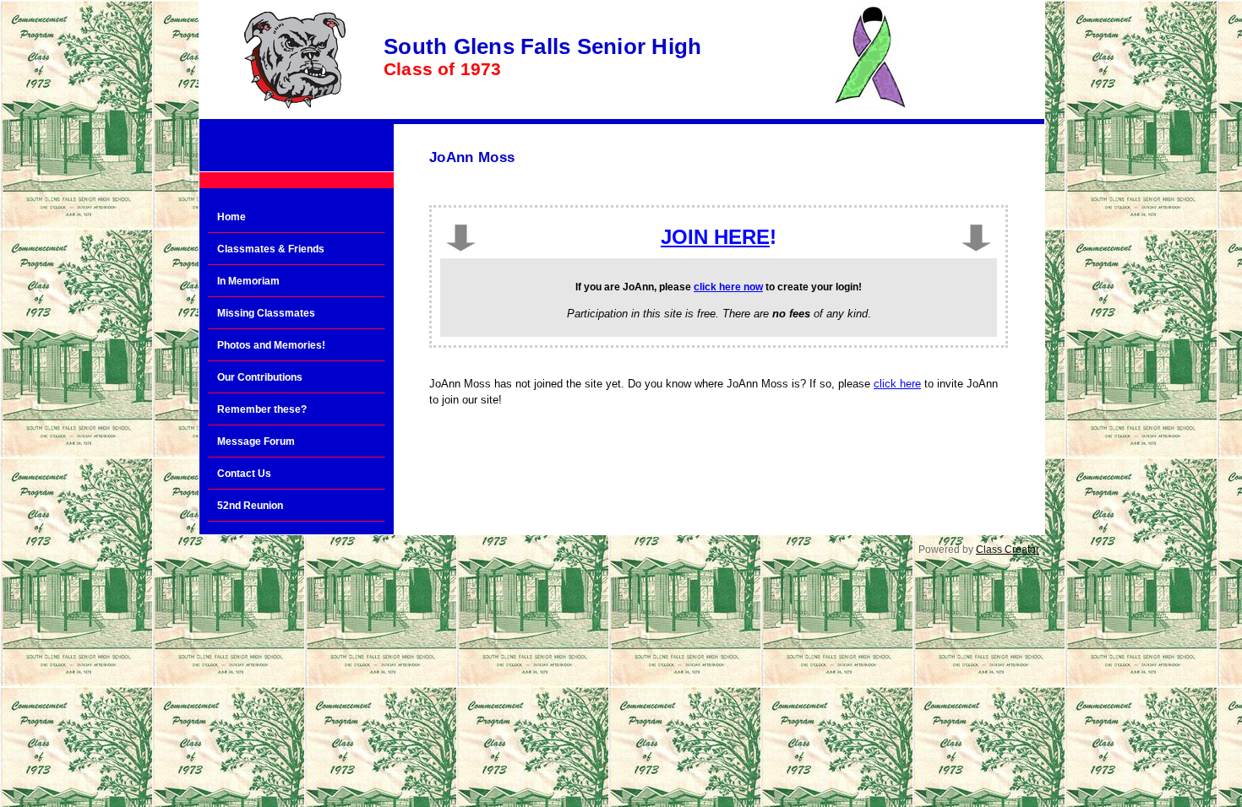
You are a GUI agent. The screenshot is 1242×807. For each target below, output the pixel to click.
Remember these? (262, 409)
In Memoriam (248, 281)
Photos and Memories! (271, 345)
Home (231, 217)
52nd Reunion (250, 506)
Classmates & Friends (270, 249)
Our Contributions (259, 377)
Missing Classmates (266, 313)
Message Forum (256, 441)
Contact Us (244, 473)
